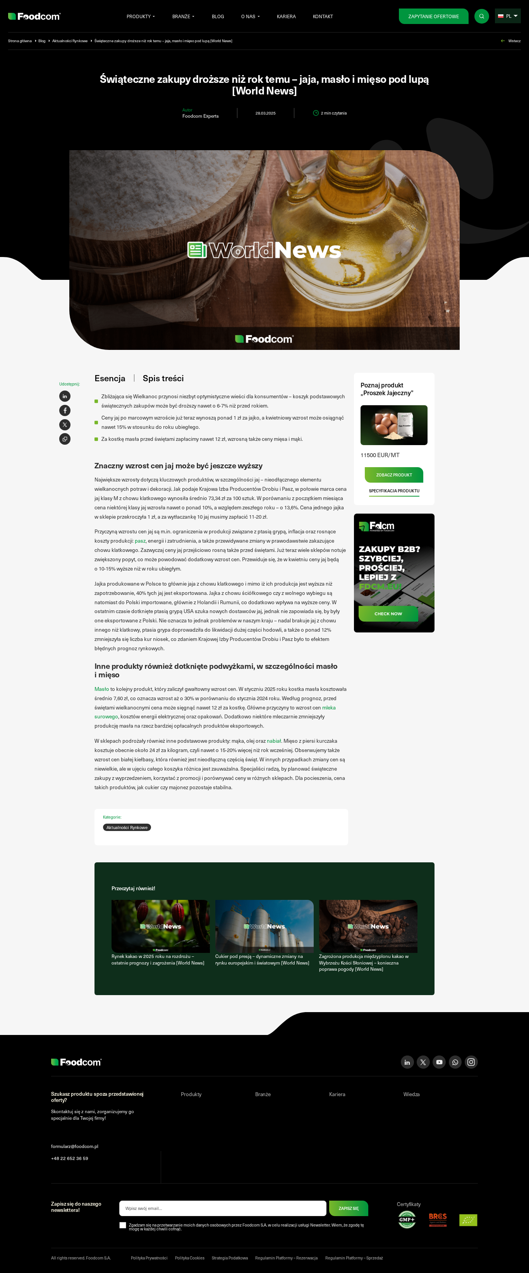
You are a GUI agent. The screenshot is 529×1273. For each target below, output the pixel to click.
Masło (101, 688)
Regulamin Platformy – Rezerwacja (286, 1258)
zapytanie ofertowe (434, 16)
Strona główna (20, 40)
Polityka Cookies (189, 1258)
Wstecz (514, 40)
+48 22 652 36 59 (69, 1158)
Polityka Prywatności (149, 1258)
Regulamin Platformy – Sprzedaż (354, 1258)
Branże (181, 16)
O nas (248, 16)
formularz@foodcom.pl (74, 1146)
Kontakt (323, 16)
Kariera (286, 16)
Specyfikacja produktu (394, 490)
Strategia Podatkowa (230, 1258)
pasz (140, 540)
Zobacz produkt (394, 475)
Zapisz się (349, 1208)
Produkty (139, 16)
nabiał (274, 740)
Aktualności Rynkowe (70, 40)
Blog (218, 16)
